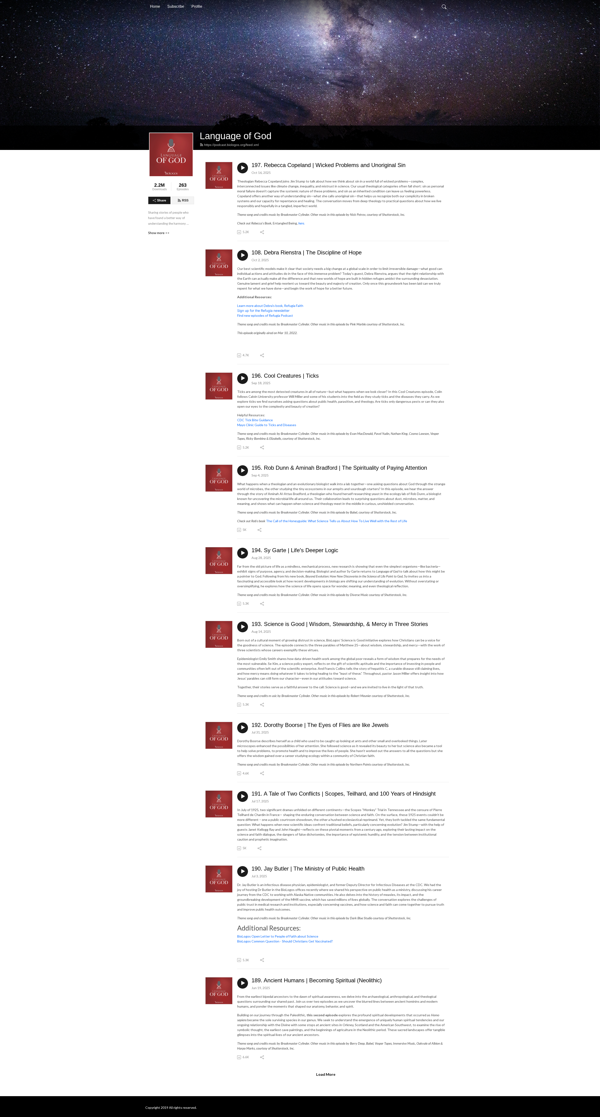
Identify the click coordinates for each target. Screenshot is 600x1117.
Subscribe (175, 6)
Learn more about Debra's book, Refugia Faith (270, 306)
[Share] (262, 232)
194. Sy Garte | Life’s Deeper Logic (294, 550)
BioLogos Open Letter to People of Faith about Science (277, 936)
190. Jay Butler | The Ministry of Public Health (307, 868)
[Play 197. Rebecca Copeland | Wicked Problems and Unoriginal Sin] (242, 168)
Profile (196, 6)
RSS (185, 200)
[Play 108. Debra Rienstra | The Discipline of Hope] (242, 255)
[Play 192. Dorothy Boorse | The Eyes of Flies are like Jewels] (242, 727)
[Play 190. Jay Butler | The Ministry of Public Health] (242, 871)
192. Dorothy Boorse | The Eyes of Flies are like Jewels (320, 725)
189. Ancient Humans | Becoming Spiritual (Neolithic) (316, 980)
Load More (325, 1074)
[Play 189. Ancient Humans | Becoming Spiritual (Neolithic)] (242, 983)
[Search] (444, 6)
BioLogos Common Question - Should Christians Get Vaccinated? (285, 941)
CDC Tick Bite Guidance (255, 420)
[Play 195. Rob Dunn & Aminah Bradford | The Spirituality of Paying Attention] (242, 470)
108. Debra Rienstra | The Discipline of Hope (306, 252)
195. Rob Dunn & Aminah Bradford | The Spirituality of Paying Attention (339, 468)
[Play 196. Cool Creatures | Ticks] (242, 378)
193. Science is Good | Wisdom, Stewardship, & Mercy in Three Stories (339, 624)
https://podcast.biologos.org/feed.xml (231, 145)
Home (155, 6)
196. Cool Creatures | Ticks (285, 375)
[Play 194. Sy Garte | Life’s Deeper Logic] (242, 553)
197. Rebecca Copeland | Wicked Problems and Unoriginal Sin (328, 165)
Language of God (235, 136)
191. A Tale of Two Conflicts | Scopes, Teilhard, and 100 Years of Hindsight (343, 793)
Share (161, 200)
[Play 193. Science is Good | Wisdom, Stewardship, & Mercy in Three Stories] (242, 627)
